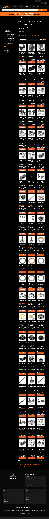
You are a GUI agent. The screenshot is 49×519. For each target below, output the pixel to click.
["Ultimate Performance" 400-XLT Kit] (32, 443)
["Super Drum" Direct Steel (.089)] (32, 278)
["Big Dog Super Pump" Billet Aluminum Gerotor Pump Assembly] (22, 47)
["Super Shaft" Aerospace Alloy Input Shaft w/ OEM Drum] (41, 358)
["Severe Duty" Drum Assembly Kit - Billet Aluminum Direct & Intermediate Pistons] (41, 197)
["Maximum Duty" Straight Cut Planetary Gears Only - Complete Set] (22, 155)
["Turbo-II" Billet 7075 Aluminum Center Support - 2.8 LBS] (32, 422)
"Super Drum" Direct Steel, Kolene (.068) (40, 284)
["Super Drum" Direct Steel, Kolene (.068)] (41, 278)
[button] (32, 7)
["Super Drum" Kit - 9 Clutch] (41, 295)
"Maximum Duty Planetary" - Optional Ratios (22, 119)
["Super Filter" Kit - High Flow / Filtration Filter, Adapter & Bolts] (22, 316)
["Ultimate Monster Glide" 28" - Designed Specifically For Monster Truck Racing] (22, 443)
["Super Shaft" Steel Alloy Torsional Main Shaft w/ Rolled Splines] (22, 401)
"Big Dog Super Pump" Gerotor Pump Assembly (31, 54)
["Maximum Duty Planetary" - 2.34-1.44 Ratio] (41, 90)
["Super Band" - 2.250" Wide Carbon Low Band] (41, 239)
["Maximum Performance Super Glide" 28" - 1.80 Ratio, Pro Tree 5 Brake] (41, 155)
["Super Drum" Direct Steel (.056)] (41, 260)
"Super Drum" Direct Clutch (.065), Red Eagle (32, 267)
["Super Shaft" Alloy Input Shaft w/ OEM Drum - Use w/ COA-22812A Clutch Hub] (32, 380)
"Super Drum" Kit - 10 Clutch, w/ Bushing (22, 302)
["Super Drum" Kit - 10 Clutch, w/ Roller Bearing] (32, 295)
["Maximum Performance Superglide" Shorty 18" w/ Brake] (22, 176)
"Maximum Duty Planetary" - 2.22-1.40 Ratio (22, 97)
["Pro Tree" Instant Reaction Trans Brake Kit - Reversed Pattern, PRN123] (22, 197)
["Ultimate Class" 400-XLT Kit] (41, 422)
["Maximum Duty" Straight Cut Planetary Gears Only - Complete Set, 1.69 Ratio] (32, 155)
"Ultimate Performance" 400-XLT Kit (31, 449)
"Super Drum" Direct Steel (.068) (22, 284)
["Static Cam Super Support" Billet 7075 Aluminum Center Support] (41, 218)
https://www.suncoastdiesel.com (21, 510)
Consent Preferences (24, 513)
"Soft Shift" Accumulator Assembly (31, 225)
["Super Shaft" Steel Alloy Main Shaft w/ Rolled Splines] (41, 380)
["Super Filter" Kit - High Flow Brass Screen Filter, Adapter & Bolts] (32, 316)
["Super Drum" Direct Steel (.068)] (22, 278)
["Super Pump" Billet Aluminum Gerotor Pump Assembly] (32, 358)
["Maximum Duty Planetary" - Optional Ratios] (22, 112)
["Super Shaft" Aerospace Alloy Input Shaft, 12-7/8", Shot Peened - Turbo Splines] (22, 380)
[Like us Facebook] (11, 478)
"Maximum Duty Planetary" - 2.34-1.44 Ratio (40, 97)
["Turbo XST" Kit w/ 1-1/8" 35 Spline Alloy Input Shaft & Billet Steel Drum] (41, 401)
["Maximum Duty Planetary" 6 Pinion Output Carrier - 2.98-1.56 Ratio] (32, 112)
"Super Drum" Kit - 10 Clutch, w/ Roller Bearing (32, 302)
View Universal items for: (30, 35)
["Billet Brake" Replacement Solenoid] (22, 68)
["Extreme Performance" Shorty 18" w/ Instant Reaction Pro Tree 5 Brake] (32, 68)
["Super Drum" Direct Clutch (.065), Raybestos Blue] (22, 260)
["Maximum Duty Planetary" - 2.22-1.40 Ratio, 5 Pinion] (32, 90)
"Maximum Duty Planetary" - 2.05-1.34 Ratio (40, 75)
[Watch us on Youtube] (13, 478)
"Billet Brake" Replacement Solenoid (22, 75)
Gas (4, 499)
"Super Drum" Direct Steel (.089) (31, 284)
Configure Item (22, 62)
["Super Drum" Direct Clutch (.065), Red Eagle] (32, 260)
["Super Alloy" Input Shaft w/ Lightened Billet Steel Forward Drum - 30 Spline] (32, 239)
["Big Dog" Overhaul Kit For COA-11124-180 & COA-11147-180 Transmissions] (41, 47)
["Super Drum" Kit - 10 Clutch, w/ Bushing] (22, 295)
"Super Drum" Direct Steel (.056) (40, 267)
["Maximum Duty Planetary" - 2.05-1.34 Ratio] (41, 68)
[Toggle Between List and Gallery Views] (44, 39)
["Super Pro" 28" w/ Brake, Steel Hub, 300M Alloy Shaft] (22, 358)
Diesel (4, 490)
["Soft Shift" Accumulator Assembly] (32, 218)
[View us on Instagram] (15, 478)
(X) (18, 30)
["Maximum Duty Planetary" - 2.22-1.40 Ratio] (22, 90)
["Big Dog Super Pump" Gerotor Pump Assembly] (32, 47)
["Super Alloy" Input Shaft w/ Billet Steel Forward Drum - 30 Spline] (22, 239)
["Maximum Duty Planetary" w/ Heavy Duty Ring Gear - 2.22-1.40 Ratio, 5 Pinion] (22, 133)
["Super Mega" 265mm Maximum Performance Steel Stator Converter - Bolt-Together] (41, 337)
